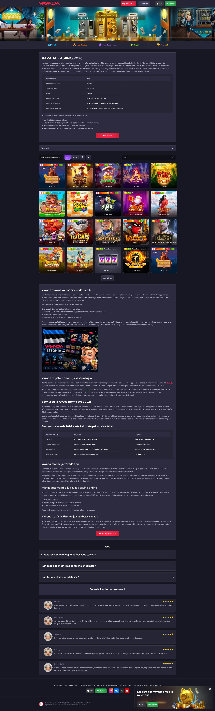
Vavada (170, 383)
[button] (2, 24)
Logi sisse (144, 4)
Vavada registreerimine (107, 533)
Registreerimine (128, 4)
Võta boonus (107, 136)
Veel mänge (107, 278)
